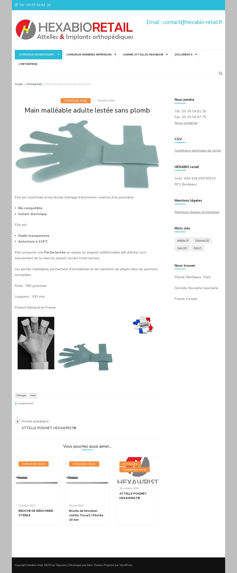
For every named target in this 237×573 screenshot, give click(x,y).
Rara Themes (95, 565)
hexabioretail (25, 403)
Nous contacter (186, 123)
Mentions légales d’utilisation (197, 212)
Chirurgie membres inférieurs (89, 54)
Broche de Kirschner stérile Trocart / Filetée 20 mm (86, 515)
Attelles (130, 463)
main (33, 395)
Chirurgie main (75, 100)
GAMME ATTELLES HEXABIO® (143, 54)
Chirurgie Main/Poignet (37, 54)
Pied (198, 247)
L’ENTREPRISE (28, 64)
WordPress (125, 565)
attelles (182, 240)
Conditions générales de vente (198, 150)
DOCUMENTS (184, 54)
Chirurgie (21, 395)
